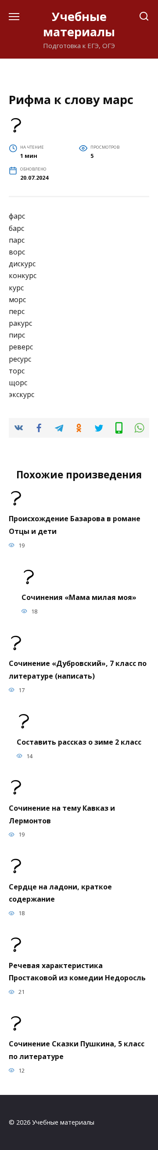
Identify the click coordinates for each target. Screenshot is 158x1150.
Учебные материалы (79, 24)
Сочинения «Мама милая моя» (79, 597)
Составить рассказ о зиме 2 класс (79, 741)
